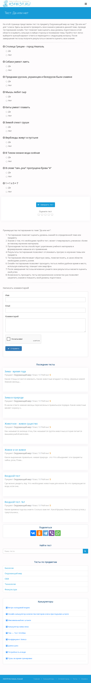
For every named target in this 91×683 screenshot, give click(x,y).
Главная (37, 679)
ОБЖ (7, 578)
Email (7, 306)
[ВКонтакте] (33, 533)
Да (9, 51)
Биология (9, 568)
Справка (84, 679)
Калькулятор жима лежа (18, 626)
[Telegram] (45, 533)
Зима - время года (15, 371)
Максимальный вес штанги (19, 620)
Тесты (75, 679)
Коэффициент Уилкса (17, 639)
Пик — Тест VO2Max (17, 633)
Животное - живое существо (21, 423)
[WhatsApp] (58, 533)
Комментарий (11, 316)
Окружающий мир (13, 573)
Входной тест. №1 (15, 502)
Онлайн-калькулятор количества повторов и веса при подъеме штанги (38, 614)
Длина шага (13, 645)
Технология (10, 584)
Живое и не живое (15, 449)
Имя (7, 295)
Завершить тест (46, 205)
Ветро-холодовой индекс (19, 607)
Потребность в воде (17, 652)
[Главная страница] (16, 3)
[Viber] (52, 533)
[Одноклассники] (39, 533)
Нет (10, 55)
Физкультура (11, 589)
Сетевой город (63, 679)
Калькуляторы (48, 679)
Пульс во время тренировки (20, 658)
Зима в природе (14, 397)
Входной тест (12, 475)
